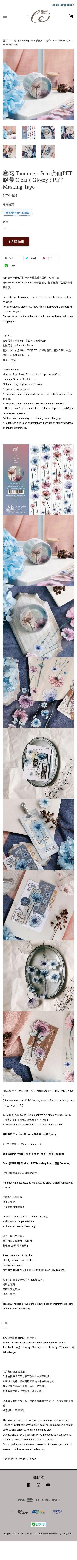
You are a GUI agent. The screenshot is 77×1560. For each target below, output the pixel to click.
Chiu (27, 1100)
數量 (5, 222)
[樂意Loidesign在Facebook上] (28, 1486)
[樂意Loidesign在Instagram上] (38, 1486)
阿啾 (26, 1090)
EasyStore (67, 1533)
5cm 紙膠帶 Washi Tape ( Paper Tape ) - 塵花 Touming (33, 1153)
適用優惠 (8, 204)
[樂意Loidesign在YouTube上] (48, 1486)
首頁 (5, 40)
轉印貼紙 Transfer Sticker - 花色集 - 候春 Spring (30, 1134)
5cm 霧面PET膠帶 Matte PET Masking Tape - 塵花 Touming (36, 1163)
